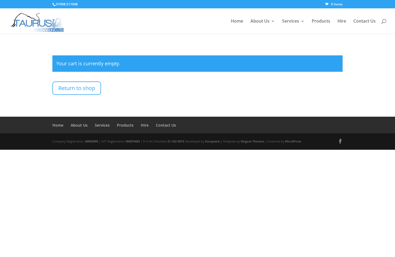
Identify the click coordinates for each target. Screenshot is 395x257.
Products (321, 21)
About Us (260, 21)
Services (290, 21)
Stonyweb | (214, 141)
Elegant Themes (252, 141)
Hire (341, 21)
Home (237, 21)
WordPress (293, 141)
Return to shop (76, 88)
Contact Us (364, 21)
